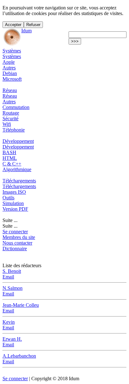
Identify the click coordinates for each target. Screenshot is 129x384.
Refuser (33, 24)
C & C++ (12, 163)
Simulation (13, 203)
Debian (10, 73)
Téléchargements (19, 180)
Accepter (13, 24)
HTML (10, 158)
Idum (26, 30)
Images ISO (14, 192)
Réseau (10, 90)
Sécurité (10, 118)
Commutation (16, 107)
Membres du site (19, 237)
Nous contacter (17, 243)
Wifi (7, 124)
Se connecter (15, 231)
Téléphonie (14, 130)
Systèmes (12, 50)
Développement (18, 141)
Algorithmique (17, 169)
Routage (11, 113)
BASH (9, 152)
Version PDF (15, 209)
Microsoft (12, 79)
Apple (9, 62)
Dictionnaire (15, 248)
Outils (8, 197)
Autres (9, 67)
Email (8, 276)
